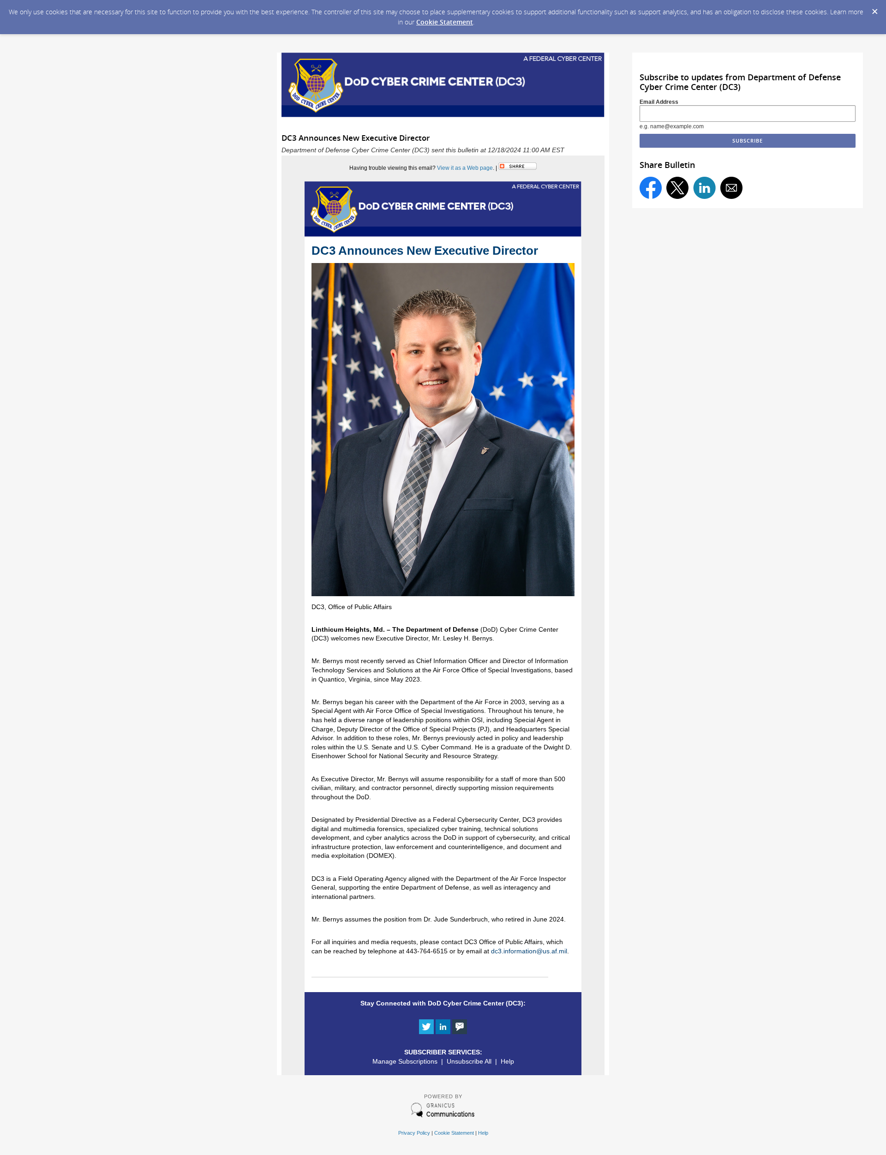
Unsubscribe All (469, 1061)
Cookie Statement (444, 22)
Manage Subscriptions (404, 1061)
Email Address (659, 102)
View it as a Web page (465, 168)
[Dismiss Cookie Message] (874, 9)
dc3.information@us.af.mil (529, 951)
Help (507, 1061)
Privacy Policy (414, 1133)
